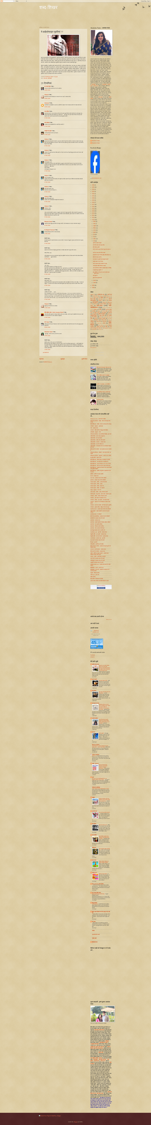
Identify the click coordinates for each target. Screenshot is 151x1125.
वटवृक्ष (93, 930)
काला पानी (108, 297)
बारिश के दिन (96, 312)
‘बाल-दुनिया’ (104, 84)
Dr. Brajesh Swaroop (50, 229)
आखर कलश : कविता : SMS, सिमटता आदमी (99, 491)
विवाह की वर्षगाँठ (102, 318)
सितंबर (94, 228)
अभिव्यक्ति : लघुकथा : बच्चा (95, 432)
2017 (93, 204)
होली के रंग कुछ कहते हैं (103, 873)
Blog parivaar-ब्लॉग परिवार (98, 883)
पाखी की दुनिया (109, 309)
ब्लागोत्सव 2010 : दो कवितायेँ (95, 514)
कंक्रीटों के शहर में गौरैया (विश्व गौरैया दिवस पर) (102, 254)
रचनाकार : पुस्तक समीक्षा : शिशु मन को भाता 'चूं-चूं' (99, 507)
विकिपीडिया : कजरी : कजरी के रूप (96, 567)
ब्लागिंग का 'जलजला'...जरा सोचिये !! (103, 384)
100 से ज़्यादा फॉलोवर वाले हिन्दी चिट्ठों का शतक (99, 580)
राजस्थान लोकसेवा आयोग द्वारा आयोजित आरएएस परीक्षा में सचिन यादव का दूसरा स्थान (104, 800)
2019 (93, 200)
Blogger (75, 1121)
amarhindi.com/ (96, 934)
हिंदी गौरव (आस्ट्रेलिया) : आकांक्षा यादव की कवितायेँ (99, 516)
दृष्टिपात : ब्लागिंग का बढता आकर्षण (96, 473)
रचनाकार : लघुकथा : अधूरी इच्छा (96, 426)
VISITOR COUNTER (99, 355)
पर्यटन (91, 309)
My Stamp (100, 329)
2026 (93, 185)
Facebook (92, 655)
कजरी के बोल (96, 297)
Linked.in (92, 657)
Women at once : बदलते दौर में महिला (98, 418)
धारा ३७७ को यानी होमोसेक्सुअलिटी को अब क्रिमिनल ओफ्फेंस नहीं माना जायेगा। (99, 779)
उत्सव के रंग (94, 872)
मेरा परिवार (94, 317)
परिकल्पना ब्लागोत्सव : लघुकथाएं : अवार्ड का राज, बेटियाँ (100, 455)
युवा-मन (93, 732)
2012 (93, 215)
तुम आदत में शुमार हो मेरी (103, 680)
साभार (104, 323)
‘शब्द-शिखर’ (93, 84)
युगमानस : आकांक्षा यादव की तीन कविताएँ (98, 479)
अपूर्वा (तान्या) (95, 296)
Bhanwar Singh (48, 221)
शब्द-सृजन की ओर (95, 703)
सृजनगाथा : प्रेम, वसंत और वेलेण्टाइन (97, 528)
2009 (93, 285)
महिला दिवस (102, 315)
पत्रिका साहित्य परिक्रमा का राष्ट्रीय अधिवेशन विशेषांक (104, 862)
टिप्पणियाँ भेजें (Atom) (48, 362)
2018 (93, 202)
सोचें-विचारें (50, 78)
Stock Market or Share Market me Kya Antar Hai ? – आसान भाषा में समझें (100, 746)
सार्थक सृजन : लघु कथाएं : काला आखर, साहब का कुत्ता (100, 493)
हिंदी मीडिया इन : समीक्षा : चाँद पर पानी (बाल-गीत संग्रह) (100, 424)
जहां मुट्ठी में (95, 275)
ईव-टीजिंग (105, 296)
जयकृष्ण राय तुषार (48, 130)
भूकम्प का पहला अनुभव (97, 242)
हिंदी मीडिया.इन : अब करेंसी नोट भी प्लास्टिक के (99, 461)
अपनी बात (109, 294)
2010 (93, 219)
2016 (93, 206)
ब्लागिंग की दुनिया (101, 314)
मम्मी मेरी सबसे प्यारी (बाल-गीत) (98, 245)
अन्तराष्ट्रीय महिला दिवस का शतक (99, 265)
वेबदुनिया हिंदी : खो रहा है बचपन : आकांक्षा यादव (99, 536)
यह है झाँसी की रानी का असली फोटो (103, 391)
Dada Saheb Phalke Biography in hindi (100, 788)
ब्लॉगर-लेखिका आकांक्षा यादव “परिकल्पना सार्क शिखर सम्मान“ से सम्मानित (104, 837)
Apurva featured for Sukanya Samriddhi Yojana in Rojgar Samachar (103, 766)
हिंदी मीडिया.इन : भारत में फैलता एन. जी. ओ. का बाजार (100, 463)
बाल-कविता (104, 312)
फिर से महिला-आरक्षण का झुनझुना (103, 375)
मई (94, 236)
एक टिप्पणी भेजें (46, 352)
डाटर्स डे (95, 303)
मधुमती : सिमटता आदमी (94, 572)
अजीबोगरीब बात (100, 294)
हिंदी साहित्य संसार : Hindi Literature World (54, 312)
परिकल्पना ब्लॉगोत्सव (96, 787)
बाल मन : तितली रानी (94, 475)
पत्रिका (109, 307)
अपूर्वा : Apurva (95, 763)
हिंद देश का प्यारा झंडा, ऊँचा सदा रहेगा (104, 367)
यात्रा (101, 316)
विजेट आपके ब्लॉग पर (93, 347)
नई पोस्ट (41, 359)
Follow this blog (101, 587)
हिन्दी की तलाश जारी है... (97, 257)
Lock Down (94, 329)
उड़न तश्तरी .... (95, 679)
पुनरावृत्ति (93, 311)
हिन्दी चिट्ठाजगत (95, 904)
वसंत (96, 318)
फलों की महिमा (105, 311)
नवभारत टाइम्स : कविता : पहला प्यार (97, 485)
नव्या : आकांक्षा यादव (94, 428)
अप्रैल (94, 238)
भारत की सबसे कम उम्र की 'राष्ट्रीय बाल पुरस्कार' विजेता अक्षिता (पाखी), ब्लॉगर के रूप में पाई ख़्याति (104, 721)
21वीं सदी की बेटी (100, 399)
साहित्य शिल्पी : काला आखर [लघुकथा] (97, 436)
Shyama (46, 94)
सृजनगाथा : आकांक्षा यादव (95, 520)
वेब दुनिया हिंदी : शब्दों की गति (95, 457)
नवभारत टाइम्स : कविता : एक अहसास (97, 487)
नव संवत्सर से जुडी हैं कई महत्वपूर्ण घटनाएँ (100, 259)
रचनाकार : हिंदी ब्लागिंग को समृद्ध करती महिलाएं (99, 430)
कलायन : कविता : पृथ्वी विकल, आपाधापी (97, 556)
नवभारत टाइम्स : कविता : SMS (96, 483)
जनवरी (94, 282)
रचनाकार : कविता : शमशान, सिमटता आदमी (98, 495)
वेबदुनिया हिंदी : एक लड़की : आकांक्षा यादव (98, 534)
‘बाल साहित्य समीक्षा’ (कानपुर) (96, 1058)
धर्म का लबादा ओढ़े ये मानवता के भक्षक (100, 263)
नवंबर (94, 223)
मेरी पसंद (93, 921)
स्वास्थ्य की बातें (100, 326)
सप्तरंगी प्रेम (94, 811)
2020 (93, 198)
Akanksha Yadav (48, 331)
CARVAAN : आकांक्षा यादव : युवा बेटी (97, 538)
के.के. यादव (92, 299)
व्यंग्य (109, 319)
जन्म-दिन (110, 300)
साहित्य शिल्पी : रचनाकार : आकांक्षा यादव (97, 441)
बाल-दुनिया (94, 314)
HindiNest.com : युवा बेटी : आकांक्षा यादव (98, 532)
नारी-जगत (45, 78)
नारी (93, 777)
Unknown (47, 103)
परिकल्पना (94, 847)
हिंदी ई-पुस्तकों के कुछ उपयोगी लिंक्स (98, 893)
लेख (91, 318)
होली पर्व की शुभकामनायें (97, 277)
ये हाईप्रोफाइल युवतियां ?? (98, 270)
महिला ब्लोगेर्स (92, 576)
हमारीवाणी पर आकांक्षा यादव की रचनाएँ (97, 518)
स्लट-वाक (105, 325)
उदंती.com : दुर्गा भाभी (94, 574)
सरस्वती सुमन (99, 323)
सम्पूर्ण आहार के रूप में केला (98, 261)
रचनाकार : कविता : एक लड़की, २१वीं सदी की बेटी (99, 499)
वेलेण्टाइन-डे (96, 319)
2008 (93, 287)
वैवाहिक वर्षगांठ (104, 319)
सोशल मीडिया (101, 325)
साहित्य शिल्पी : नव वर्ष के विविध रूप (96, 444)
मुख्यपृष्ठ (63, 359)
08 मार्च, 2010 (47, 327)
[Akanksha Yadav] (95, 173)
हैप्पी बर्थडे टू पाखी (96, 247)
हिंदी (106, 326)
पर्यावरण (95, 309)
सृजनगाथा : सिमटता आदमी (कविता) (97, 526)
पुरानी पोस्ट (84, 359)
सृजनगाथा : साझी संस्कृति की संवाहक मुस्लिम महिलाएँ (100, 522)
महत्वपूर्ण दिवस (93, 315)
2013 (93, 213)
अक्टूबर (94, 225)
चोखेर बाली (94, 938)
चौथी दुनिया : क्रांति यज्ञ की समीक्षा (96, 544)
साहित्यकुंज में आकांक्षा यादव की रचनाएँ (97, 560)
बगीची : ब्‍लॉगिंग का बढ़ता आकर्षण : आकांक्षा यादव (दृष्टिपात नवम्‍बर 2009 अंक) (99, 554)
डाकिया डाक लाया (95, 664)
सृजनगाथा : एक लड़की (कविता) (96, 524)
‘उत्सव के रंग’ (96, 85)
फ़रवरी (94, 280)
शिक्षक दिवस (99, 321)
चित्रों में (100, 300)
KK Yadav (47, 322)
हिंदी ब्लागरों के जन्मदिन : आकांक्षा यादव (97, 551)
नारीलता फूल (105, 307)
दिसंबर (94, 221)
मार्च (94, 241)
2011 (93, 217)
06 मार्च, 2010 (47, 90)
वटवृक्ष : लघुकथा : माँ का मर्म (95, 489)
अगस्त (94, 230)
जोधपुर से (104, 302)
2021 (93, 195)
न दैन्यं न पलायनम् (95, 754)
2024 (93, 189)
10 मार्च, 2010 (47, 349)
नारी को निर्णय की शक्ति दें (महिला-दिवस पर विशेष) (102, 267)
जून (94, 234)
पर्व (100, 309)
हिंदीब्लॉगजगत (94, 942)
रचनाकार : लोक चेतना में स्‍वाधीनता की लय (98, 497)
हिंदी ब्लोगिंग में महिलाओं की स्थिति (96, 578)
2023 (93, 191)
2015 (93, 208)
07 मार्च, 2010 (47, 118)
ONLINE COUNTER (99, 352)
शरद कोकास (47, 122)
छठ (105, 300)
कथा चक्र (94, 860)
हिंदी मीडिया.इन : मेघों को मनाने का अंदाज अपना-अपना (100, 465)
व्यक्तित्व (92, 321)
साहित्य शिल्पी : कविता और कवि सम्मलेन (97, 440)
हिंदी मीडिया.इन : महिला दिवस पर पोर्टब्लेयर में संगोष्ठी (100, 459)
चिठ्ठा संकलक (94, 902)
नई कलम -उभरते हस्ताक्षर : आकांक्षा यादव (98, 549)
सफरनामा (104, 321)
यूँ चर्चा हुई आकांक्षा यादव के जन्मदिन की (97, 530)
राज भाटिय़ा (47, 111)
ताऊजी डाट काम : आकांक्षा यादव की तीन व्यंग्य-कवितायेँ (100, 508)
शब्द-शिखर (48, 7)
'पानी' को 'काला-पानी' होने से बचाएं (99, 252)
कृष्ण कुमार (101, 97)
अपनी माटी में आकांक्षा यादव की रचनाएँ (97, 558)
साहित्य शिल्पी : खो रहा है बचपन (96, 437)
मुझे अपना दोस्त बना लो (103, 824)
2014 (93, 211)
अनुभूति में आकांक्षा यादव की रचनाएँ (96, 562)
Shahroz (47, 139)
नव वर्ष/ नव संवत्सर (102, 303)
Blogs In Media (95, 744)
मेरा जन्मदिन (109, 315)
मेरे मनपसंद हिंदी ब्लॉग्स (96, 892)
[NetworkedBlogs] (101, 585)
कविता (102, 297)
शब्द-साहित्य (94, 835)
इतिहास (101, 296)
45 (93, 642)
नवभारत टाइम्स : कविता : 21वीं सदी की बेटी (98, 481)
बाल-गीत (110, 312)
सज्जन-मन (94, 755)
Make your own (109, 619)
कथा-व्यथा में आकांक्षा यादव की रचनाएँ (97, 540)
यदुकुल (93, 797)
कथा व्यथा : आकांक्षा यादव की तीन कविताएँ (98, 477)
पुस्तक (99, 311)
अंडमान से (92, 294)
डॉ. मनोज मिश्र (47, 86)
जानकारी (95, 302)
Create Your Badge (94, 174)
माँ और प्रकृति (101, 733)
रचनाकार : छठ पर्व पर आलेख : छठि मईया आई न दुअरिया (100, 504)
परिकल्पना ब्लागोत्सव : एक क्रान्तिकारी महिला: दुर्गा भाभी (100, 434)
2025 (93, 187)
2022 (93, 193)
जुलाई (94, 232)
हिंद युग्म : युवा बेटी (93, 542)
